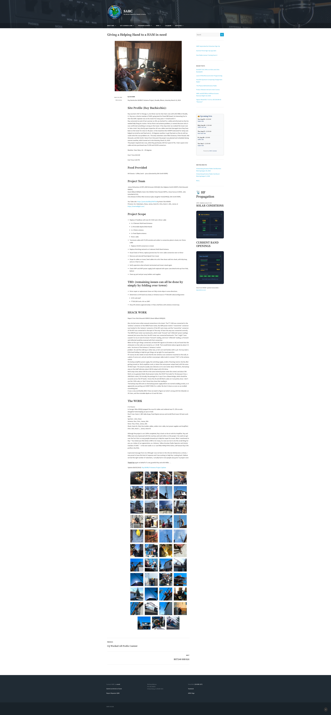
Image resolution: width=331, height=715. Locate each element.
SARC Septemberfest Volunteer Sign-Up (208, 46)
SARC (128, 11)
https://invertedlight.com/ (136, 206)
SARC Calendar (213, 151)
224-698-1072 (198, 684)
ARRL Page (191, 693)
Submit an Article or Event (114, 689)
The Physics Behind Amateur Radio (206, 86)
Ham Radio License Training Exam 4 (206, 55)
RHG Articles (119, 100)
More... (198, 180)
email (118, 684)
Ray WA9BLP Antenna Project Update (154, 467)
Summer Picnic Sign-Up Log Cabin (206, 51)
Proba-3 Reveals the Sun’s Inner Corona (208, 89)
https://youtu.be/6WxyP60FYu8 (147, 202)
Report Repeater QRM (112, 693)
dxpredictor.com (201, 290)
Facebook (191, 689)
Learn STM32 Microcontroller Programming (209, 76)
